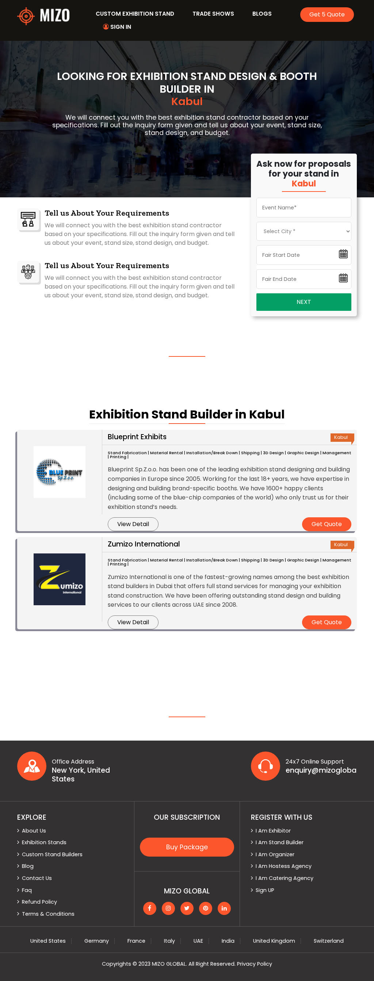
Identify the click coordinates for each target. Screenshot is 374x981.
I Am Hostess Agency (284, 866)
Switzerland (329, 940)
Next (304, 302)
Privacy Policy (254, 964)
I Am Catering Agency (284, 878)
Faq (27, 890)
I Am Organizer (275, 854)
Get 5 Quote (327, 14)
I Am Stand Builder (280, 842)
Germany (96, 940)
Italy (169, 940)
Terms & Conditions (48, 914)
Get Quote (327, 524)
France (136, 940)
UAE (198, 940)
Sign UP (265, 890)
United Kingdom (274, 940)
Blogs (262, 14)
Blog (28, 866)
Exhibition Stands (44, 842)
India (228, 940)
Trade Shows (213, 14)
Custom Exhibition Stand (135, 14)
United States (48, 940)
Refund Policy (39, 901)
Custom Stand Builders (52, 854)
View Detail (133, 524)
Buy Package (187, 847)
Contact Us (37, 878)
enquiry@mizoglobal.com (321, 770)
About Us (34, 830)
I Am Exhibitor (273, 830)
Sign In (120, 27)
